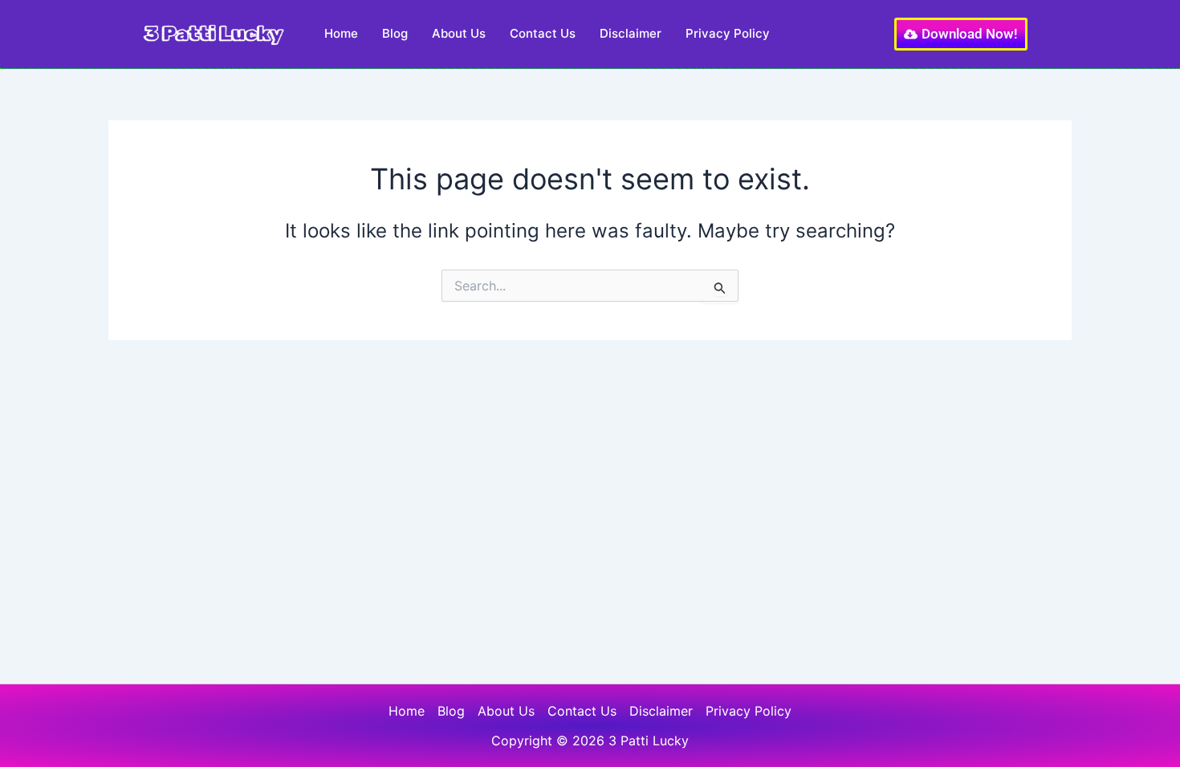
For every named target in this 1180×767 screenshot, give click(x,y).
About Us (459, 33)
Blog (395, 33)
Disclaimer (630, 33)
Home (341, 33)
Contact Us (543, 33)
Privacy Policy (728, 33)
